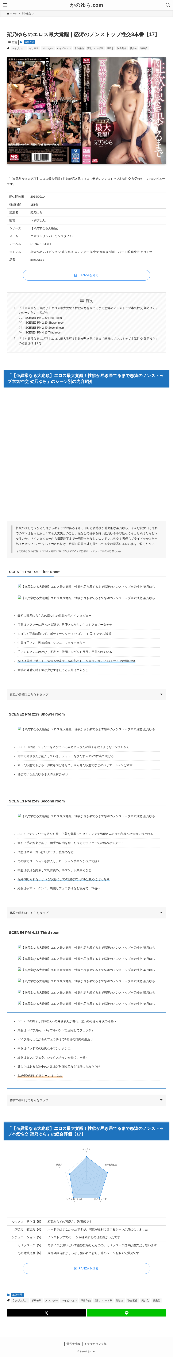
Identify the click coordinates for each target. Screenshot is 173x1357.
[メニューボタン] (5, 5)
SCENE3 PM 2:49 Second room (45, 327)
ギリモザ (33, 48)
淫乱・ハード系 (95, 48)
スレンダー (48, 48)
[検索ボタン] (168, 5)
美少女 (133, 48)
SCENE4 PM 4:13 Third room (43, 332)
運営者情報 (73, 1343)
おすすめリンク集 (96, 1343)
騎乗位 (144, 48)
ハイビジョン (64, 48)
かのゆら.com (86, 5)
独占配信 (122, 48)
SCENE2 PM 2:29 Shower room (44, 322)
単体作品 (29, 42)
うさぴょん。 (19, 48)
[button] (46, 1312)
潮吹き (110, 48)
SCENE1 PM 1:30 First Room (43, 317)
